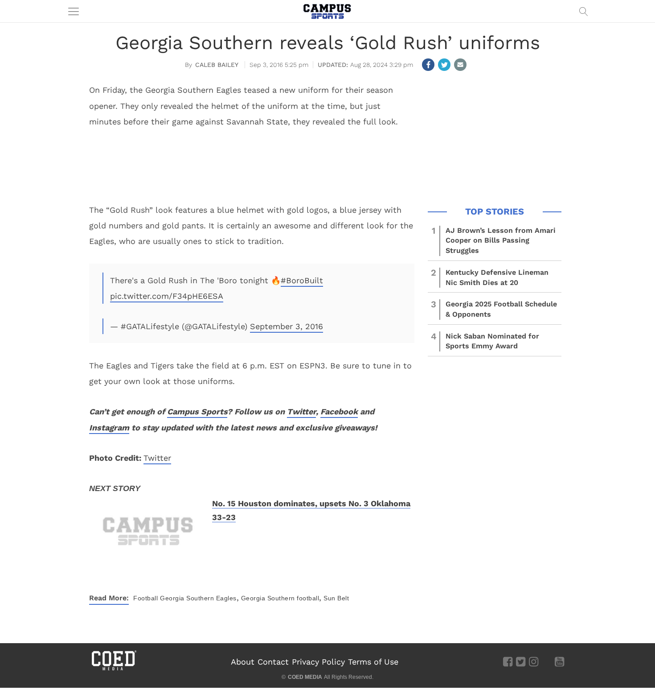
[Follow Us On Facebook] (507, 661)
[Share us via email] (460, 64)
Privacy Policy (318, 661)
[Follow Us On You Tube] (559, 661)
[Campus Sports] (327, 11)
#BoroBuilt (302, 280)
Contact (273, 661)
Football (145, 598)
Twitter (157, 458)
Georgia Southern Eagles (198, 598)
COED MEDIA (305, 677)
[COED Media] (113, 669)
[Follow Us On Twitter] (520, 661)
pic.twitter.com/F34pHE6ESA (166, 296)
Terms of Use (373, 661)
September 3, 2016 (286, 326)
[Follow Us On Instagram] (533, 661)
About (242, 661)
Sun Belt (336, 598)
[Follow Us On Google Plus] (546, 661)
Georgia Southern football (280, 598)
